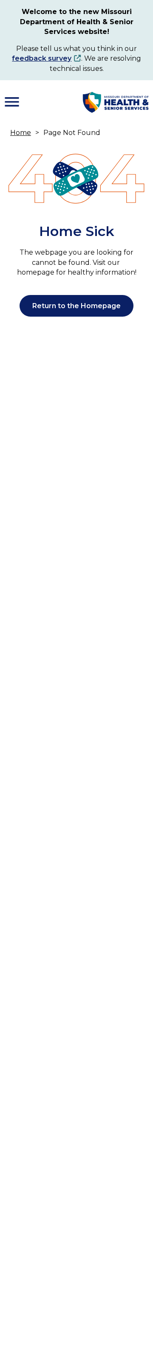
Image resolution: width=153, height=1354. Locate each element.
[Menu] (12, 102)
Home (20, 133)
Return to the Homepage (76, 306)
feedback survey (41, 58)
